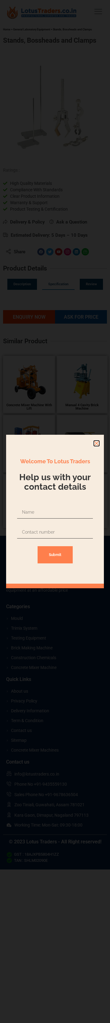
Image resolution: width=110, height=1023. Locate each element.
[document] (55, 511)
